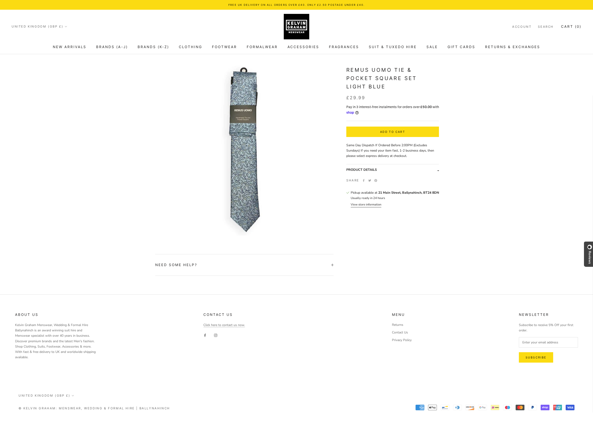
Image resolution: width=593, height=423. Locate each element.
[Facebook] (363, 180)
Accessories (303, 47)
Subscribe (536, 357)
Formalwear (262, 47)
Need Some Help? (176, 265)
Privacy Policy (402, 340)
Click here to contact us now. (224, 325)
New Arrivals (69, 47)
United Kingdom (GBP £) (37, 26)
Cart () (571, 26)
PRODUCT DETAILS (361, 170)
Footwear (224, 47)
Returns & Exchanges (512, 47)
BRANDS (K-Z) (153, 47)
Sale (432, 47)
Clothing (190, 47)
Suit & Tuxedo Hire (393, 47)
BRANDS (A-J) (112, 47)
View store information (366, 205)
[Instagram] (215, 335)
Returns (397, 325)
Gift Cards (461, 47)
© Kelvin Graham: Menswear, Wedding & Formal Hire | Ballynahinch (94, 408)
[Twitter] (369, 180)
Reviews (590, 257)
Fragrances (344, 47)
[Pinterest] (375, 180)
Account (521, 26)
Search (546, 26)
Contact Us (400, 332)
